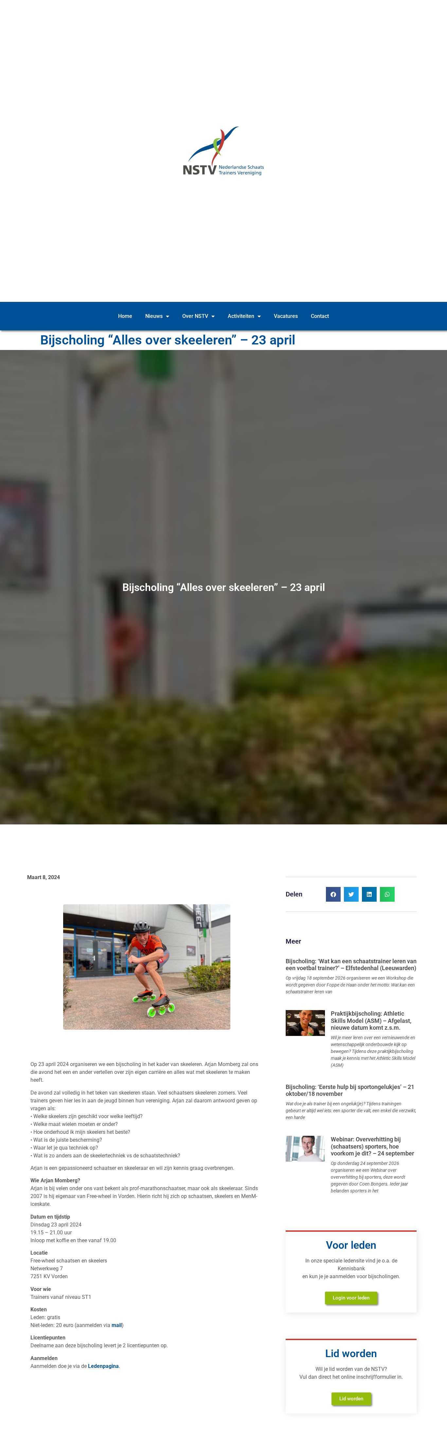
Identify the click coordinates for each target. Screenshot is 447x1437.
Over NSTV (195, 316)
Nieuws (154, 316)
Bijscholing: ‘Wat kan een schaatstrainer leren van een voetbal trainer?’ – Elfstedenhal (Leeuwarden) (351, 965)
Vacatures (286, 316)
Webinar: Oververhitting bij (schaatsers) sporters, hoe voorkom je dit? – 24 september (372, 1146)
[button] (333, 894)
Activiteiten (241, 316)
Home (125, 316)
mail (117, 1325)
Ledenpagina (103, 1366)
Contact (320, 316)
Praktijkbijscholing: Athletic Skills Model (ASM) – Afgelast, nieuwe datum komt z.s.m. (371, 1020)
